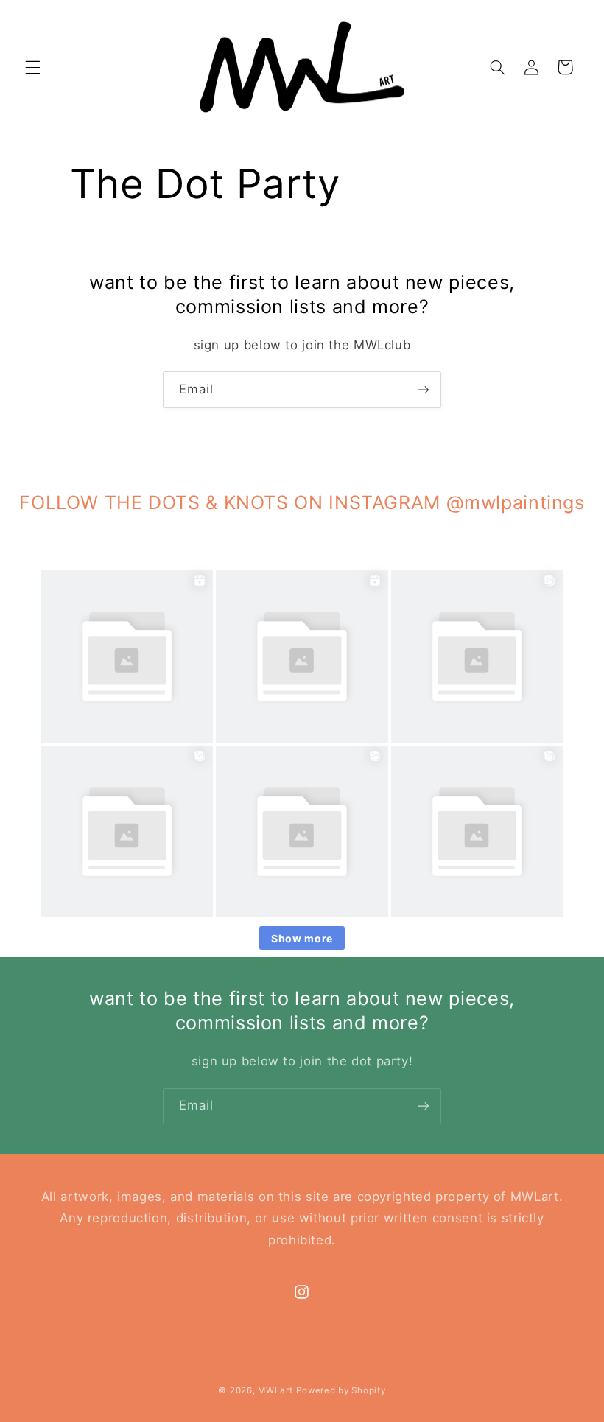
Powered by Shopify (340, 1390)
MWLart (275, 1390)
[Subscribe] (423, 389)
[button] (32, 67)
